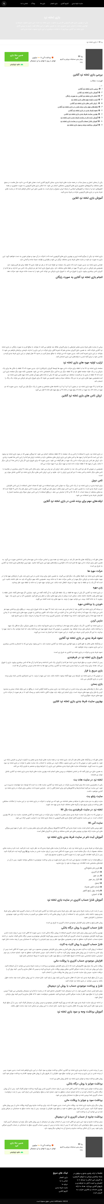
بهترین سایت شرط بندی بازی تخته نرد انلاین (81, 114)
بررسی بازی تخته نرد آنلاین (88, 89)
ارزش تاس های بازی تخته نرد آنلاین (84, 103)
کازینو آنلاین (65, 3)
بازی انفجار (53, 3)
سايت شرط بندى (77, 3)
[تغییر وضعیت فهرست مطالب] (100, 86)
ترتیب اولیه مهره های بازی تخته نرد (84, 99)
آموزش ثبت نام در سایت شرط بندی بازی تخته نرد (79, 117)
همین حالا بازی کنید (16, 57)
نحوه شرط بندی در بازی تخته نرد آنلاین (83, 110)
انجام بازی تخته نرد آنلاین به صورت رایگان (82, 96)
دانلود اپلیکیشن (15, 64)
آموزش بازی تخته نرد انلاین (87, 92)
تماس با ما (24, 3)
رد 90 (100, 42)
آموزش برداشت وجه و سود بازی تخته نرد (82, 125)
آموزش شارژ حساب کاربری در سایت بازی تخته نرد (78, 121)
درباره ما (65, 1184)
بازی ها (42, 3)
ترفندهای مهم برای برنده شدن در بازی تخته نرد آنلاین (78, 107)
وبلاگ (33, 3)
